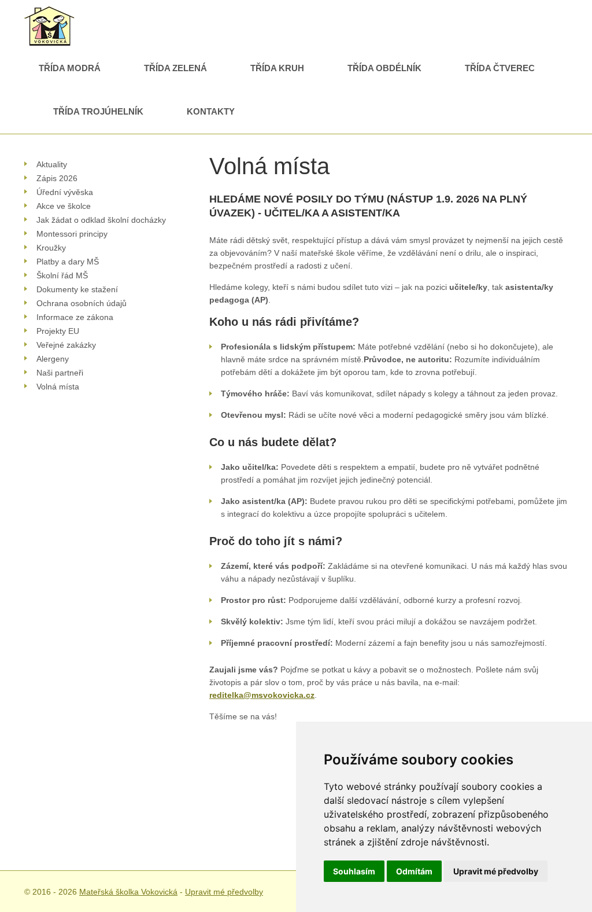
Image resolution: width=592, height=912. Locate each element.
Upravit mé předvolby (224, 891)
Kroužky (51, 248)
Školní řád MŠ (62, 275)
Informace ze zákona (74, 317)
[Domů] (50, 12)
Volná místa (57, 387)
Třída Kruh (277, 68)
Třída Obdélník (384, 68)
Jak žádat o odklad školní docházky (101, 220)
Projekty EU (57, 331)
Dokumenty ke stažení (77, 289)
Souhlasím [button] (354, 871)
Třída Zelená (175, 68)
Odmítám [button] (414, 871)
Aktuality (51, 164)
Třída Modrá (70, 68)
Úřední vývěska (64, 192)
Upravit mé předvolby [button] (495, 871)
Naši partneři (59, 373)
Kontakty (211, 111)
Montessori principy (72, 234)
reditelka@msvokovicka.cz (261, 695)
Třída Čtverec (500, 68)
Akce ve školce (63, 206)
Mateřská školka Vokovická (128, 891)
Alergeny (52, 359)
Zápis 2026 (56, 178)
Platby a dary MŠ (67, 262)
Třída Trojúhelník (98, 111)
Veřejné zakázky (66, 345)
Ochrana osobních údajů (81, 303)
